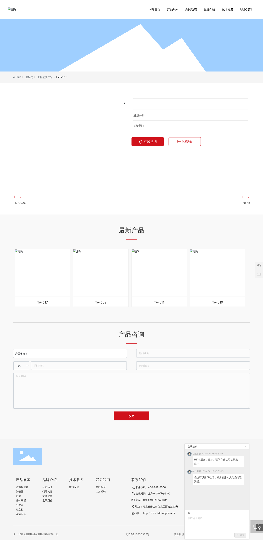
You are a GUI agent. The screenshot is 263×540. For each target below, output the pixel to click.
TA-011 (159, 302)
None (246, 202)
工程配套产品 (44, 77)
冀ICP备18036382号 (137, 534)
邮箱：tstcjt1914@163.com (151, 499)
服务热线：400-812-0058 (151, 487)
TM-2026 (19, 202)
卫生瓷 (29, 77)
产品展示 (131, 41)
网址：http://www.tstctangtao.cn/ (155, 513)
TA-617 (42, 302)
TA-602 (100, 302)
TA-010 (217, 302)
